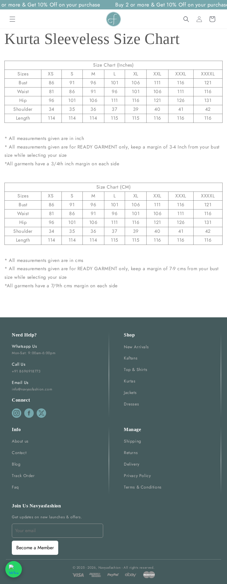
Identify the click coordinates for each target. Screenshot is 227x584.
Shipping (132, 441)
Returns (131, 453)
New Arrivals (136, 347)
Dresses (131, 404)
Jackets (130, 392)
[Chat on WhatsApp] (13, 569)
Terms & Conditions (143, 487)
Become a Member (35, 547)
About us (20, 441)
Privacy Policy (137, 476)
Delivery (132, 464)
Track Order (23, 476)
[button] (12, 19)
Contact (19, 453)
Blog (16, 464)
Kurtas (130, 381)
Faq (15, 487)
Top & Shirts (135, 369)
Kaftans (130, 358)
